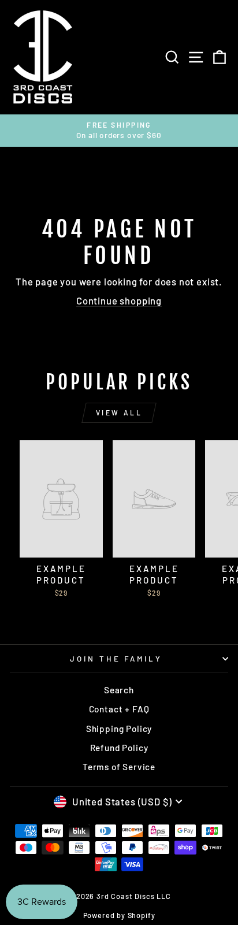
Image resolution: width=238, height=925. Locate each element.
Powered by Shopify (119, 915)
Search (119, 690)
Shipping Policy (119, 728)
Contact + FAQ (119, 709)
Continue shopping (119, 300)
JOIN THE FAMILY (116, 658)
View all (119, 412)
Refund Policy (119, 747)
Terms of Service (119, 766)
